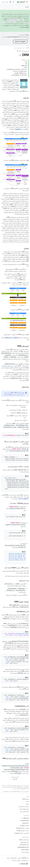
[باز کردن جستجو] (13, 2)
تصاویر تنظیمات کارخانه (24, 809)
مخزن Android (25, 799)
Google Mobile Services (23, 847)
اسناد (23, 48)
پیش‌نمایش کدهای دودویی (23, 806)
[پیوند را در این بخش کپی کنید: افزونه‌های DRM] (15, 346)
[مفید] (20, 51)
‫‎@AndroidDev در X (24, 820)
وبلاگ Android (25, 823)
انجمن (19, 858)
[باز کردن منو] (26, 2)
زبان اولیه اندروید (15, 576)
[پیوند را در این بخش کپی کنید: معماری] (22, 248)
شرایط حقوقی (14, 858)
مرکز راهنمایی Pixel (25, 842)
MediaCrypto (8, 337)
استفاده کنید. (20, 499)
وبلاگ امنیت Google (24, 825)
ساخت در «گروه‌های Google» (22, 830)
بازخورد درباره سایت (16, 860)
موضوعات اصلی (17, 48)
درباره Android (25, 858)
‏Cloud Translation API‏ (13, 37)
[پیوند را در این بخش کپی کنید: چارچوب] (21, 98)
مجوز (8, 858)
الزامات (27, 801)
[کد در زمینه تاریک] (26, 434)
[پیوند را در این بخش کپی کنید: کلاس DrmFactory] (15, 612)
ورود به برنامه (5, 2)
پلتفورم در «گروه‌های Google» (22, 828)
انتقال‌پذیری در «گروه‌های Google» (21, 833)
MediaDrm (18, 129)
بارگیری (27, 804)
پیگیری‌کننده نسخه (25, 852)
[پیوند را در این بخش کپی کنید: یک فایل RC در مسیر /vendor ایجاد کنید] (2, 568)
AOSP (27, 48)
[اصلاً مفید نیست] (18, 51)
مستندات (27, 7)
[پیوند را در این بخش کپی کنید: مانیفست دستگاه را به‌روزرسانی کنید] (6, 467)
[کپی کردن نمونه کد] (28, 434)
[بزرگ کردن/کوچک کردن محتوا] (22, 60)
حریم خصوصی (25, 860)
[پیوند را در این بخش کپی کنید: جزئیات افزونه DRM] (12, 602)
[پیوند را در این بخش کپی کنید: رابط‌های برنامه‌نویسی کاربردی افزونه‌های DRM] (27, 761)
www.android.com (24, 844)
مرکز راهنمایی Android (24, 839)
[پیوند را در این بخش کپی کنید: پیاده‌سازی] (20, 387)
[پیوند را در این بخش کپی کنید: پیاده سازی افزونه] (17, 581)
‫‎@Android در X (25, 818)
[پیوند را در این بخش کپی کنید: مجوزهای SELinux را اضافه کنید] (8, 503)
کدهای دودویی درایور (24, 811)
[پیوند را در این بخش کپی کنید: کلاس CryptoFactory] (13, 706)
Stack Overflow (25, 849)
